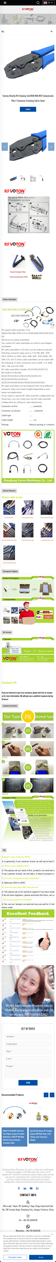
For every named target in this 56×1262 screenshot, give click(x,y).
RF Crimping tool (36, 22)
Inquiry (28, 109)
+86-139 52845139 (30, 1220)
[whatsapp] (37, 1188)
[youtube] (31, 1188)
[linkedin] (25, 1188)
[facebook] (18, 1188)
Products (26, 22)
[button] (46, 1095)
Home (18, 22)
